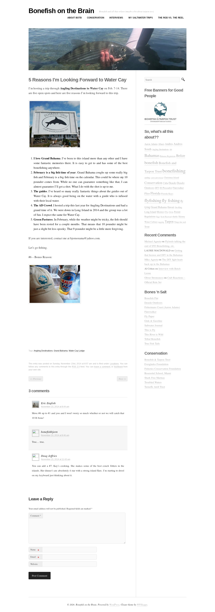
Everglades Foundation (156, 364)
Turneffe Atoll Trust (154, 386)
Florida (155, 193)
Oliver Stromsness (153, 277)
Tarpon (169, 221)
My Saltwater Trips (140, 17)
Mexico (160, 211)
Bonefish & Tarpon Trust (157, 359)
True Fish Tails (152, 343)
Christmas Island (171, 177)
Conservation (95, 17)
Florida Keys (167, 193)
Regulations (150, 216)
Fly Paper (149, 316)
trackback (118, 367)
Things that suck (180, 222)
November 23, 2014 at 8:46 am (55, 435)
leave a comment (102, 367)
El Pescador (166, 187)
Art (170, 149)
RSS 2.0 (76, 367)
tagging (161, 222)
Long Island (150, 211)
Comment (35, 515)
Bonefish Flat (151, 298)
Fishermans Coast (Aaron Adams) (162, 307)
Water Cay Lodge (77, 351)
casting (147, 177)
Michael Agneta (152, 241)
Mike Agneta (151, 259)
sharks (175, 216)
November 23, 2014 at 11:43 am (55, 459)
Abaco (161, 144)
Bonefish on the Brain (61, 10)
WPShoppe (142, 604)
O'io (166, 212)
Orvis (171, 212)
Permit (177, 211)
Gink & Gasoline (153, 320)
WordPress (114, 604)
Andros (169, 144)
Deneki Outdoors (153, 302)
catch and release (157, 177)
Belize (180, 155)
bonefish (151, 162)
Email (34, 557)
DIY (157, 187)
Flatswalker (178, 187)
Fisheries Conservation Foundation (162, 368)
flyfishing (152, 200)
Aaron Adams (151, 144)
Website (34, 563)
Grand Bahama (61, 351)
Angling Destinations (43, 351)
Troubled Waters (153, 382)
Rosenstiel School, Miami (157, 373)
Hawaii (170, 207)
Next (122, 378)
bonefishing (174, 170)
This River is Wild (153, 334)
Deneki (172, 183)
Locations (114, 363)
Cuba (165, 183)
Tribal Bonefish (152, 339)
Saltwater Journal (153, 325)
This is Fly (149, 329)
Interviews (116, 17)
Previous (35, 378)
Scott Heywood (166, 216)
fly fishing (171, 200)
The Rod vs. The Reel (171, 17)
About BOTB (74, 17)
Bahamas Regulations (168, 156)
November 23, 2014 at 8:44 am (55, 406)
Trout (146, 226)
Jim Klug (178, 207)
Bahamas (151, 155)
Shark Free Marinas (154, 377)
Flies (147, 193)
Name (34, 550)
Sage (158, 216)
